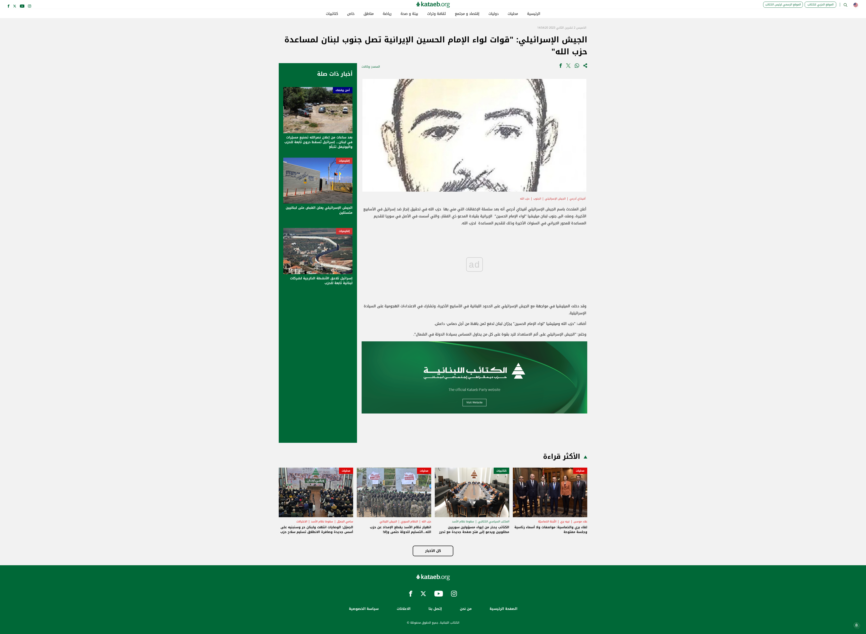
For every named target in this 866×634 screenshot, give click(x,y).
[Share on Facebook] (560, 66)
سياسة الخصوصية (364, 608)
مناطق (369, 13)
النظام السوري (409, 521)
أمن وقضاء (343, 90)
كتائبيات (332, 13)
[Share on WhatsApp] (577, 66)
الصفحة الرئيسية (503, 608)
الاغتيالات (301, 521)
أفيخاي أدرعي (577, 198)
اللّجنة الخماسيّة (547, 521)
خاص (351, 13)
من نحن (466, 608)
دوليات (493, 13)
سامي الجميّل (345, 521)
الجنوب (537, 198)
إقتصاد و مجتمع (467, 13)
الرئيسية (533, 13)
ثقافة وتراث (436, 13)
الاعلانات (403, 608)
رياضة (387, 13)
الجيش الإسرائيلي (555, 198)
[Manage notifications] (856, 625)
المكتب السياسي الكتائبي (493, 521)
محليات (513, 13)
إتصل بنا (435, 608)
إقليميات (344, 160)
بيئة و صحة (409, 13)
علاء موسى (580, 521)
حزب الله (525, 198)
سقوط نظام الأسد (463, 521)
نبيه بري (565, 521)
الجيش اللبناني (388, 521)
